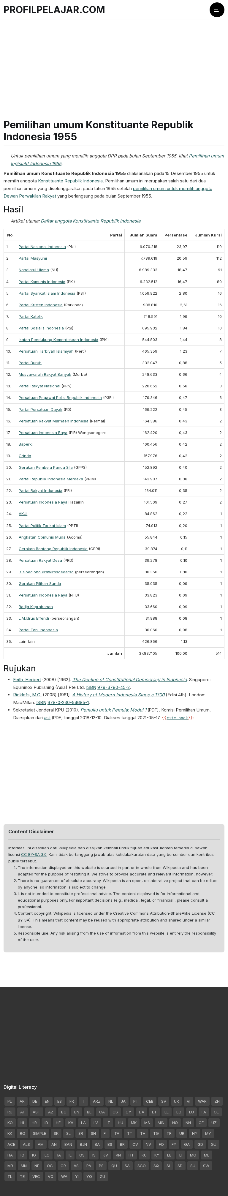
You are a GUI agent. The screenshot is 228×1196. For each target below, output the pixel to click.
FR (71, 1101)
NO (175, 1122)
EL (166, 1112)
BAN (68, 1144)
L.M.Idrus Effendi (34, 618)
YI (77, 1176)
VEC (36, 1176)
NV (148, 1144)
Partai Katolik (31, 316)
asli (47, 717)
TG (156, 1133)
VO (50, 1176)
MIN (161, 1122)
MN (24, 1165)
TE (22, 1176)
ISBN (91, 687)
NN (188, 1122)
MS (147, 1122)
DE (34, 1101)
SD (180, 1165)
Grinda (25, 455)
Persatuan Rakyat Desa (40, 560)
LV (96, 1122)
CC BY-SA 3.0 (34, 854)
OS (82, 1155)
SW (206, 1165)
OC (50, 1165)
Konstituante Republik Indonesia (70, 181)
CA (102, 1112)
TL (9, 1176)
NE (36, 1165)
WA (64, 1176)
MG (193, 1155)
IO (22, 1155)
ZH (217, 1101)
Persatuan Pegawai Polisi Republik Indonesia (60, 397)
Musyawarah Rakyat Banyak (45, 374)
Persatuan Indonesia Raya (43, 432)
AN (54, 1144)
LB (169, 1155)
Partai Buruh (30, 362)
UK (176, 1101)
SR (80, 1133)
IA (59, 1155)
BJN (83, 1144)
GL (216, 1112)
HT (131, 1155)
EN (47, 1101)
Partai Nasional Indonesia (42, 246)
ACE (11, 1144)
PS (101, 1165)
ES (59, 1101)
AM (41, 1144)
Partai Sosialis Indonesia (41, 328)
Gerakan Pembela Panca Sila (46, 467)
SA (127, 1165)
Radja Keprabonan (36, 606)
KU (144, 1155)
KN (118, 1155)
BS (109, 1144)
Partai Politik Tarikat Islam (42, 525)
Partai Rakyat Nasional (39, 386)
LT (108, 1122)
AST (36, 1112)
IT (83, 1101)
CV (135, 1144)
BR (122, 1144)
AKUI (23, 513)
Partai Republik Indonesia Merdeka (51, 478)
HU (120, 1122)
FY (174, 1144)
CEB (149, 1101)
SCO (141, 1165)
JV (105, 1155)
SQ (156, 1165)
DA (141, 1112)
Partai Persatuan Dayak (40, 409)
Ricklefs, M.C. (27, 695)
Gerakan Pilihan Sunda (40, 583)
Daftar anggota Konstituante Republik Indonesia (90, 221)
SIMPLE (39, 1133)
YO (89, 1176)
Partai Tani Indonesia (38, 629)
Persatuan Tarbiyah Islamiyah (46, 351)
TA (116, 1133)
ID (46, 1122)
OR (63, 1165)
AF (22, 1112)
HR (34, 1122)
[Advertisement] (114, 62)
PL (9, 1101)
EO (178, 1112)
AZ (50, 1112)
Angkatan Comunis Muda (42, 537)
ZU (102, 1176)
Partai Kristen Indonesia (41, 304)
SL (68, 1133)
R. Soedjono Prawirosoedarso (46, 571)
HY (194, 1133)
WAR (202, 1101)
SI (168, 1165)
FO (161, 1144)
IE (70, 1155)
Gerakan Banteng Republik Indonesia (53, 548)
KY (156, 1155)
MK (134, 1122)
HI (22, 1122)
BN (76, 1112)
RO (22, 1133)
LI (180, 1155)
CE (201, 1122)
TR (169, 1133)
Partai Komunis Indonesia (42, 281)
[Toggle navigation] (217, 9)
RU (9, 1112)
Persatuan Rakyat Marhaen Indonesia (53, 421)
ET (154, 1112)
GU (213, 1144)
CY (128, 1112)
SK (56, 1133)
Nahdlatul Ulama (34, 269)
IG (34, 1155)
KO (10, 1122)
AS (76, 1165)
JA (123, 1101)
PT (135, 1101)
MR (10, 1165)
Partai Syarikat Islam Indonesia (47, 293)
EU (191, 1112)
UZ (214, 1122)
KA (70, 1122)
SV (163, 1101)
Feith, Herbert (27, 679)
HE (58, 1122)
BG (63, 1112)
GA (187, 1144)
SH (93, 1133)
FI (105, 1133)
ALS (26, 1144)
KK (9, 1133)
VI (188, 1101)
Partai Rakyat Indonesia (40, 490)
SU (192, 1165)
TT (129, 1133)
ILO (47, 1155)
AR (22, 1101)
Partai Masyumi (33, 258)
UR (181, 1133)
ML (206, 1155)
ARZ (97, 1101)
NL (110, 1101)
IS (94, 1155)
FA (204, 1112)
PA (88, 1165)
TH (142, 1133)
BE (89, 1112)
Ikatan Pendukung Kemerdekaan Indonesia (58, 339)
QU (114, 1165)
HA (10, 1155)
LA (83, 1122)
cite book (177, 718)
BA (97, 1144)
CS (115, 1112)
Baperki (26, 444)
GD (200, 1144)
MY (208, 1133)
